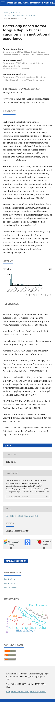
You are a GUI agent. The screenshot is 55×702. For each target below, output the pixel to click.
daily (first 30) (30, 295)
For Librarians (10, 587)
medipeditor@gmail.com (17, 691)
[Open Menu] (3, 3)
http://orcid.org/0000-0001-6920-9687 (16, 69)
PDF (9, 445)
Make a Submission (16, 561)
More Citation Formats (18, 497)
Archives (15, 13)
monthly (41, 295)
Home (6, 13)
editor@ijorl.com (38, 691)
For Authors (9, 583)
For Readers (9, 579)
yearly (49, 295)
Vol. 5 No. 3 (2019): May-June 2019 (19, 15)
